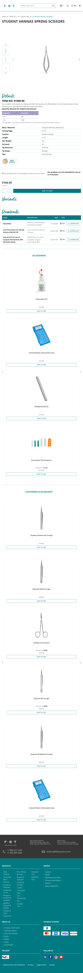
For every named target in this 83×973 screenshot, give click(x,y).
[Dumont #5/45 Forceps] (41, 571)
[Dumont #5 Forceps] (41, 681)
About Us (6, 922)
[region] (41, 59)
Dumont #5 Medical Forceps (42, 754)
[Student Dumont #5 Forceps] (41, 517)
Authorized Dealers (11, 933)
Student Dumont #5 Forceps (41, 535)
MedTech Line (34, 878)
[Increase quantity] (11, 191)
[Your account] (67, 6)
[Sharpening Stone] (41, 389)
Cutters (20, 888)
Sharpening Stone (41, 406)
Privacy (31, 965)
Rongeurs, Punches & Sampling (7, 897)
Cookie (52, 965)
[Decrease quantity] (3, 191)
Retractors (7, 916)
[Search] (53, 5)
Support (48, 872)
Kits (18, 901)
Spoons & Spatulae (20, 878)
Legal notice (41, 965)
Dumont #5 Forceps (41, 698)
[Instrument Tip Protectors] (41, 442)
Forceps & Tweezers (7, 886)
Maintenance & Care (52, 877)
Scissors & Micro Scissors (7, 879)
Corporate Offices (10, 931)
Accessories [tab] (39, 255)
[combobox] (36, 5)
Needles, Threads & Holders (7, 905)
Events (6, 936)
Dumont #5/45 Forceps (41, 589)
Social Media (8, 945)
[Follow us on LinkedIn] (45, 957)
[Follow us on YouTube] (61, 957)
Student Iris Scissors (42, 643)
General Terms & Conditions (14, 965)
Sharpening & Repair (53, 880)
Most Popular (6, 873)
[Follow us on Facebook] (50, 957)
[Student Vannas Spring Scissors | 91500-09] (46, 59)
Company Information (12, 928)
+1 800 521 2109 (14, 850)
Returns (48, 883)
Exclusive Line (34, 873)
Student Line (20, 905)
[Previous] (13, 59)
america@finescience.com (58, 851)
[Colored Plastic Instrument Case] (41, 335)
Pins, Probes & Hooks (21, 873)
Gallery (6, 939)
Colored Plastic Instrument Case (41, 353)
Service (47, 866)
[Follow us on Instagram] (56, 957)
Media (47, 875)
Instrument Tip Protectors (41, 460)
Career (6, 942)
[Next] (79, 59)
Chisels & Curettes (20, 883)
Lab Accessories (21, 897)
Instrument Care (21, 891)
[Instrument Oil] (41, 281)
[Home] (9, 6)
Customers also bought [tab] (39, 491)
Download (74, 224)
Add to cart (47, 191)
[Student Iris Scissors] (41, 625)
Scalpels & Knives (7, 891)
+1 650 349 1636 (14, 852)
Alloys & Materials (51, 886)
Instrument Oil (41, 299)
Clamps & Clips (7, 912)
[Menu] (79, 6)
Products (6, 866)
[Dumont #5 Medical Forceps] (41, 736)
